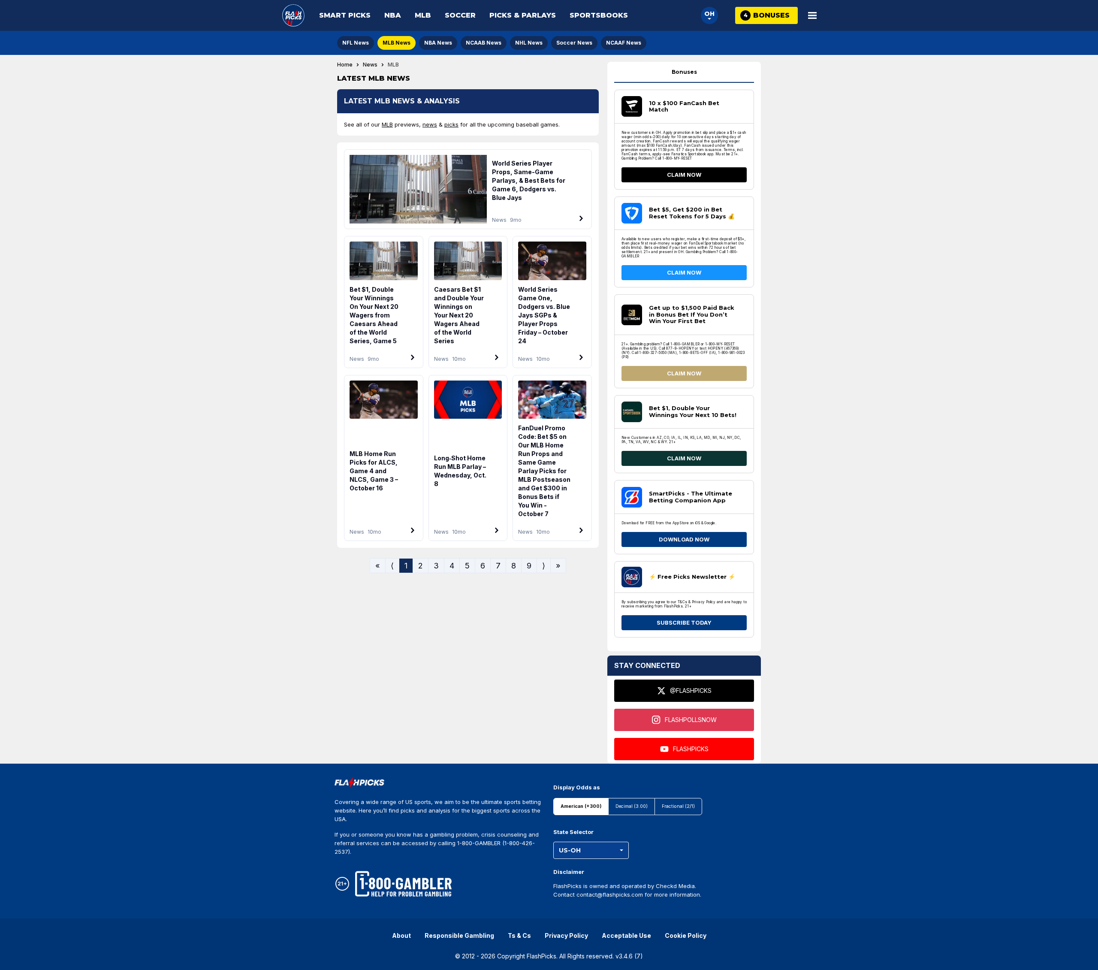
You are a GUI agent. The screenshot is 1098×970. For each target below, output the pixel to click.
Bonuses (684, 72)
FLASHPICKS (691, 748)
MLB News (396, 42)
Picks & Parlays (522, 15)
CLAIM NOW (684, 174)
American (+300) (581, 806)
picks (451, 124)
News (370, 65)
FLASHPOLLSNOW (691, 719)
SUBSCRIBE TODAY (684, 622)
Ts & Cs (519, 935)
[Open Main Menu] (812, 15)
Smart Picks (345, 15)
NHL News (529, 42)
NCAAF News (623, 42)
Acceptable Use (626, 935)
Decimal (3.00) (631, 806)
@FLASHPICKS (691, 690)
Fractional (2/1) (678, 806)
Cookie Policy (685, 935)
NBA (392, 15)
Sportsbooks (599, 15)
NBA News (438, 42)
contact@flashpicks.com (609, 894)
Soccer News (574, 42)
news (429, 124)
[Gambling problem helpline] (403, 884)
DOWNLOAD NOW (684, 539)
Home (345, 65)
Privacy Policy (566, 935)
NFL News (355, 42)
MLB (423, 15)
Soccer (460, 15)
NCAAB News (483, 42)
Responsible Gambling (459, 935)
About (401, 935)
